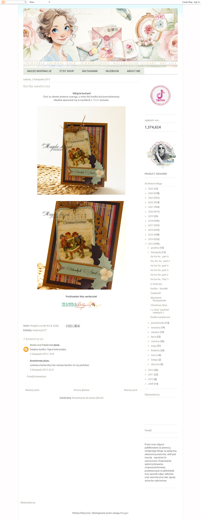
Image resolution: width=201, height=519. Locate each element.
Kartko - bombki (159, 288)
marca (154, 355)
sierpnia (155, 332)
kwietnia (155, 350)
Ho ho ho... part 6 (160, 256)
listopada (156, 252)
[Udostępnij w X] (73, 325)
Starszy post (130, 390)
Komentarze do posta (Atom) (87, 397)
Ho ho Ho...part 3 (159, 270)
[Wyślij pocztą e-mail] (67, 325)
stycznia (155, 364)
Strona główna (81, 390)
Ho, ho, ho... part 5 (160, 261)
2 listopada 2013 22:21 (42, 369)
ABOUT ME (133, 71)
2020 (151, 211)
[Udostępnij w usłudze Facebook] (75, 325)
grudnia (155, 247)
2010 (151, 379)
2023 (151, 197)
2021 (151, 207)
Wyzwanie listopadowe (158, 299)
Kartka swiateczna (160, 317)
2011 (151, 374)
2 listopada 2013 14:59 (42, 354)
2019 (151, 216)
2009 (151, 383)
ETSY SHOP (67, 71)
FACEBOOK (112, 71)
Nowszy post (32, 390)
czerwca (155, 341)
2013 (151, 243)
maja (154, 345)
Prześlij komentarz (36, 376)
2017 (151, 225)
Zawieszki (156, 293)
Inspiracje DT (40, 330)
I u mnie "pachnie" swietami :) (160, 311)
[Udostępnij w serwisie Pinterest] (78, 325)
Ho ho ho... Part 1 (160, 279)
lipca (154, 336)
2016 (151, 230)
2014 (151, 239)
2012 (151, 370)
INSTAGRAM (90, 71)
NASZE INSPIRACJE (39, 71)
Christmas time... (159, 305)
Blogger (124, 513)
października (158, 323)
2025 (151, 188)
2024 (151, 193)
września (156, 327)
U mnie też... (157, 284)
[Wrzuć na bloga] (70, 325)
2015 (151, 234)
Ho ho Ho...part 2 (159, 274)
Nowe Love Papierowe (41, 345)
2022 (151, 202)
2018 (151, 220)
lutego (154, 359)
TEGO (96, 100)
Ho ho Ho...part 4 (159, 265)
